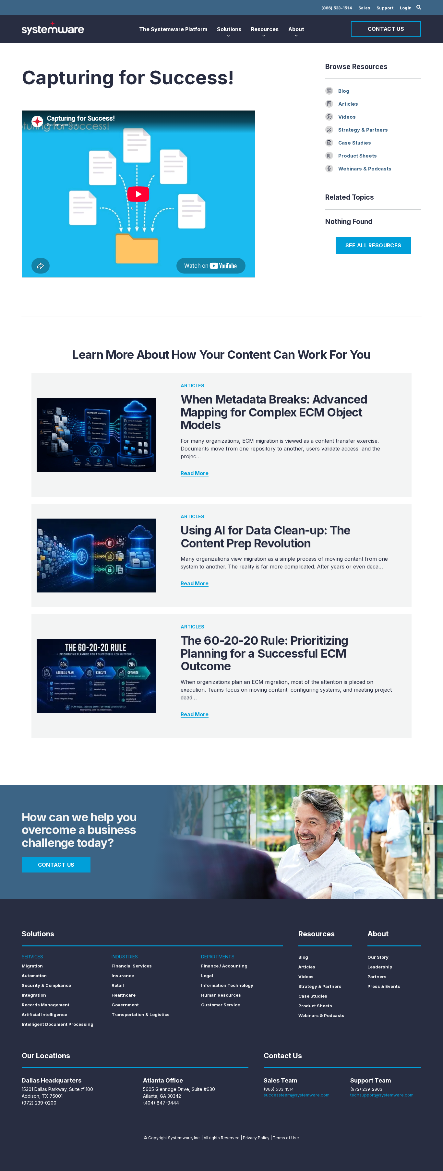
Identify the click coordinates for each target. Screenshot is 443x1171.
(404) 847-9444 (161, 1103)
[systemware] (53, 28)
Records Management (45, 1004)
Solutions (229, 29)
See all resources (373, 245)
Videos (347, 117)
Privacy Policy (256, 1137)
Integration (34, 995)
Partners (377, 976)
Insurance (123, 975)
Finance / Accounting (224, 965)
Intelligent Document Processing (57, 1024)
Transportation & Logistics (141, 1014)
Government (125, 1004)
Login (406, 8)
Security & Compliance (46, 985)
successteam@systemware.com (296, 1094)
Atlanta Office (163, 1080)
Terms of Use (286, 1137)
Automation (34, 975)
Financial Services (132, 965)
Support (385, 8)
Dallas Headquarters (51, 1080)
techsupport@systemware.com (381, 1094)
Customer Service (220, 1004)
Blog (343, 91)
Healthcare (124, 995)
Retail (118, 985)
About (296, 29)
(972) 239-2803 (366, 1089)
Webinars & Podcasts (364, 169)
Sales (364, 8)
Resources (265, 29)
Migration (32, 965)
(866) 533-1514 (336, 8)
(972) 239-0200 (39, 1103)
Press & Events (383, 986)
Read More (195, 473)
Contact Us (386, 29)
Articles (348, 104)
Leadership (379, 966)
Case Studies (354, 143)
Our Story (378, 957)
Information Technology (227, 985)
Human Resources (221, 995)
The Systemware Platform (173, 29)
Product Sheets (357, 156)
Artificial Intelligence (44, 1014)
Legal (207, 975)
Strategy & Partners (363, 130)
